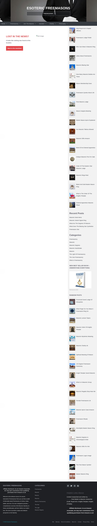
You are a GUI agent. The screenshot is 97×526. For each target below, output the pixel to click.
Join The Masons (28, 24)
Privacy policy (86, 521)
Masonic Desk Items (75, 217)
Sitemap (57, 521)
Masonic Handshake (75, 248)
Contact (79, 521)
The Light (37, 507)
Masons (71, 251)
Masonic (71, 242)
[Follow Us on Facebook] (68, 486)
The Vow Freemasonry (76, 257)
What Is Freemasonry (75, 260)
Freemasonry (14, 24)
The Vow (37, 504)
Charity (52, 24)
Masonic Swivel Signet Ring (77, 220)
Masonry (37, 498)
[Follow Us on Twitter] (71, 486)
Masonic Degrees (74, 245)
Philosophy (62, 24)
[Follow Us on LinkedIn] (78, 486)
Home (3, 24)
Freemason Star (74, 229)
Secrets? (41, 24)
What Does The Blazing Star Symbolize (81, 226)
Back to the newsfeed (15, 48)
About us (74, 521)
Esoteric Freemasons (48, 8)
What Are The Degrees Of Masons (79, 223)
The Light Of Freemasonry (77, 254)
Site (53, 521)
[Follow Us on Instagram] (74, 486)
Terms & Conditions (65, 521)
